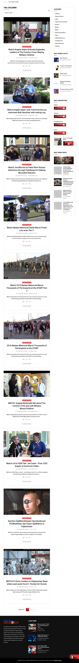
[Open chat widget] (74, 657)
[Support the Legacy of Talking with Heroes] (32, 638)
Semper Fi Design (58, 660)
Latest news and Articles (61, 21)
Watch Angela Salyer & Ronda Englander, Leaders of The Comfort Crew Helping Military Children (26, 52)
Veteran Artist (63, 73)
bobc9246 (66, 174)
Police (55, 129)
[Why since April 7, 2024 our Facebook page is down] (32, 627)
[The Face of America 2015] (56, 91)
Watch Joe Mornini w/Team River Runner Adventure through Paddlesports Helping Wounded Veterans (26, 170)
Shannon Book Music (60, 32)
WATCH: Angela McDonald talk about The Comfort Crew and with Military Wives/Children (26, 406)
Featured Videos (59, 16)
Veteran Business (59, 43)
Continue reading (26, 70)
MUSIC (56, 30)
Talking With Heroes (22, 57)
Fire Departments (58, 121)
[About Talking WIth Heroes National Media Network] (32, 649)
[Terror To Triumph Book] (58, 141)
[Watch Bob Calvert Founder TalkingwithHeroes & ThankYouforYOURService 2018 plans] (58, 182)
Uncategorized (59, 40)
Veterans (57, 46)
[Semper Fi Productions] (56, 68)
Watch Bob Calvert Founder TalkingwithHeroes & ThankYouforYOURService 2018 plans (68, 181)
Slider (56, 35)
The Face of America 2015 (66, 89)
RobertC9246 (67, 186)
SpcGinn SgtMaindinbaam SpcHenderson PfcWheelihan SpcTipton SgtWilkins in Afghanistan (27, 524)
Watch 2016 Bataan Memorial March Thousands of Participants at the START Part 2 (26, 288)
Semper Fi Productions (66, 66)
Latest (56, 19)
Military (57, 27)
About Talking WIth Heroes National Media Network (43, 647)
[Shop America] (56, 60)
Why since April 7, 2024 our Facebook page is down (43, 626)
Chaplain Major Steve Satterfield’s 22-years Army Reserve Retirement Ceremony (68, 169)
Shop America (63, 58)
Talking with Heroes (27, 46)
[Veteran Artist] (56, 75)
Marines (57, 24)
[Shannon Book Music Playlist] (56, 83)
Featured (57, 13)
